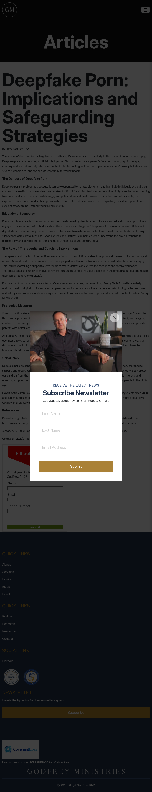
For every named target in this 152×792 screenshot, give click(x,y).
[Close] (114, 317)
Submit (76, 466)
